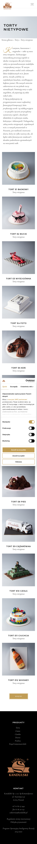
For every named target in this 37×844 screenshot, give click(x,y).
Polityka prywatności (18, 822)
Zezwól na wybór (18, 456)
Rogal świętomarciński (17, 744)
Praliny (18, 741)
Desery (17, 738)
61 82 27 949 (20, 806)
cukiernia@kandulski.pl (18, 812)
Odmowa (18, 462)
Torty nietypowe (18, 192)
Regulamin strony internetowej (18, 819)
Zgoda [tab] (4, 386)
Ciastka (18, 734)
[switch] (32, 428)
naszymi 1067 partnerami (17, 399)
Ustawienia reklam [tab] (27, 386)
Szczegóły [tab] (14, 386)
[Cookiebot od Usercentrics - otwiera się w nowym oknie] (26, 381)
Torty (18, 728)
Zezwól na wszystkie (18, 450)
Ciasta (17, 731)
